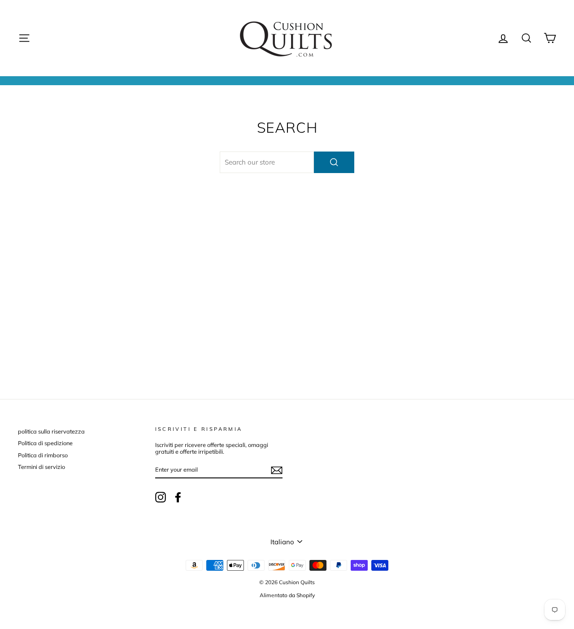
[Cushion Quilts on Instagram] (160, 497)
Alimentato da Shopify (287, 595)
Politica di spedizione (45, 443)
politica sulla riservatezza (51, 431)
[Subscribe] (277, 470)
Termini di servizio (41, 466)
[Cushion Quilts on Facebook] (178, 497)
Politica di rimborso (43, 455)
